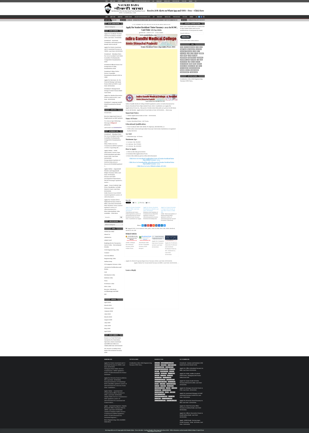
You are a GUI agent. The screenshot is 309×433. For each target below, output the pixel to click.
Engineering (183, 57)
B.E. (198, 51)
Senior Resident (184, 72)
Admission (120, 1)
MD (154, 24)
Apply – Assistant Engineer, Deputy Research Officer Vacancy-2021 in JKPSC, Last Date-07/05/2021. (115, 407)
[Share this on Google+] (148, 225)
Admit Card (112, 1)
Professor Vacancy (194, 68)
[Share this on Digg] (159, 225)
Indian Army (159, 1)
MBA (190, 64)
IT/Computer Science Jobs (112, 264)
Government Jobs (139, 24)
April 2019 (107, 331)
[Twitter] (199, 17)
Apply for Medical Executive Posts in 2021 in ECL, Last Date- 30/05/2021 (113, 97)
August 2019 (108, 320)
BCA (181, 55)
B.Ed (188, 53)
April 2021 (107, 302)
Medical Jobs (167, 1)
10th (181, 47)
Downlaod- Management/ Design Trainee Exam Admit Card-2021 (113, 90)
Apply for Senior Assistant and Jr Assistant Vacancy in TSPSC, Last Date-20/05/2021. (113, 49)
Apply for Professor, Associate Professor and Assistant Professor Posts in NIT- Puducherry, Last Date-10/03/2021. (171, 248)
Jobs (145, 24)
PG (196, 66)
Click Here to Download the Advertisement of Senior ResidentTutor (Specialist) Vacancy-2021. (151, 163)
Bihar (185, 55)
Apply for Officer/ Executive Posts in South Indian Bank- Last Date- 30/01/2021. (191, 415)
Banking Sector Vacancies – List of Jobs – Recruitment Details (113, 245)
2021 (134, 24)
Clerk (189, 55)
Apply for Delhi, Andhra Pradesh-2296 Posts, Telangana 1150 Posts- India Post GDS (190, 375)
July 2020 (107, 314)
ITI (197, 59)
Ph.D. (200, 66)
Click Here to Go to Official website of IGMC (151, 166)
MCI (153, 24)
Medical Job (166, 24)
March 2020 (108, 317)
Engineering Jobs (110, 258)
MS (169, 24)
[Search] (204, 17)
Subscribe (185, 37)
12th (197, 47)
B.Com (194, 51)
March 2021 (108, 305)
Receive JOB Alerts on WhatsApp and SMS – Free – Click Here (175, 10)
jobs (149, 228)
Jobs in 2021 (149, 24)
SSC (196, 1)
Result (187, 70)
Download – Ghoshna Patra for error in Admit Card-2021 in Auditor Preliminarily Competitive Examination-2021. (113, 57)
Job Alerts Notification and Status (142, 1)
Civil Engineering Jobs (111, 250)
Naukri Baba (142, 32)
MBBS (194, 64)
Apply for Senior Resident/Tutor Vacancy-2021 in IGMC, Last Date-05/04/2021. (152, 28)
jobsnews (107, 125)
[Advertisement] (175, 5)
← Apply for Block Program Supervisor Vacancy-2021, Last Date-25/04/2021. (148, 261)
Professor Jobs (175, 1)
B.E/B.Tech (183, 53)
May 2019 (107, 328)
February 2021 (109, 308)
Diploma (195, 55)
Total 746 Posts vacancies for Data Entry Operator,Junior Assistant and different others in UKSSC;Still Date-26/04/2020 (113, 341)
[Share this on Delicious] (164, 225)
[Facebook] (201, 17)
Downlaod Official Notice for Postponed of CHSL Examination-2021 (113, 66)
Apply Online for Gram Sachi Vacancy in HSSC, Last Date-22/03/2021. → (156, 263)
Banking (190, 1)
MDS (158, 24)
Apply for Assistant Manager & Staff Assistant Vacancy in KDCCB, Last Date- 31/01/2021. (191, 395)
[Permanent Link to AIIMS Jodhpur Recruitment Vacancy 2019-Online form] (132, 238)
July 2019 (107, 322)
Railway (182, 70)
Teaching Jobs (193, 72)
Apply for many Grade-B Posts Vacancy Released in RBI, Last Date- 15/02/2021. (191, 382)
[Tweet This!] (143, 225)
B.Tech (196, 53)
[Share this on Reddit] (153, 225)
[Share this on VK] (156, 225)
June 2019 (107, 325)
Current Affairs (128, 1)
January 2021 (108, 311)
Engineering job (192, 57)
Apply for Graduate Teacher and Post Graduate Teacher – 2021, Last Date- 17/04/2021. (113, 35)
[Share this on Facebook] (145, 225)
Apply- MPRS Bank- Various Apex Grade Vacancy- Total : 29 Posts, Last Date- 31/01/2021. (191, 422)
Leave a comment (159, 32)
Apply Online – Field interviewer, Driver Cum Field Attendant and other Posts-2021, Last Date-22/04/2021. (112, 154)
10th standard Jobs (189, 47)
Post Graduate (184, 68)
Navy (105, 280)
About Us (107, 234)
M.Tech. (198, 62)
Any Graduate (191, 49)
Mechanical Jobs (109, 275)
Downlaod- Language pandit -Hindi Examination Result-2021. (113, 104)
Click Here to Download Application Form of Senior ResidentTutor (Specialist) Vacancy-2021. (151, 159)
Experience (200, 57)
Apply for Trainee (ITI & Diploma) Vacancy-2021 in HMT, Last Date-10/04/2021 (112, 201)
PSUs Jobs (184, 1)
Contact (106, 252)
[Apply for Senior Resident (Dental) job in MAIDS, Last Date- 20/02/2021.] (152, 213)
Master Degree (184, 64)
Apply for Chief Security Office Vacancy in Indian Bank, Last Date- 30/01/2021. (190, 407)
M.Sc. (193, 62)
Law (153, 1)
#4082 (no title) (109, 231)
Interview (193, 59)
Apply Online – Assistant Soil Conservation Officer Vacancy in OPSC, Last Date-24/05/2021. (114, 393)
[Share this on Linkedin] (162, 225)
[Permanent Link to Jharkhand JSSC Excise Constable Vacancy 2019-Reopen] (145, 238)
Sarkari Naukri (194, 70)
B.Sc (192, 53)
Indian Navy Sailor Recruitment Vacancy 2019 (113, 350)
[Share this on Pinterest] (151, 225)
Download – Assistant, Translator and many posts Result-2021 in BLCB (112, 42)
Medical (161, 24)
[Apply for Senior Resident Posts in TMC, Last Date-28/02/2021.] (134, 213)
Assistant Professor (185, 51)
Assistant (198, 49)
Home (106, 1)
